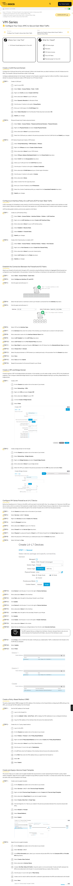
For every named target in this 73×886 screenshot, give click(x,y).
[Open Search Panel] (50, 4)
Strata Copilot (65, 4)
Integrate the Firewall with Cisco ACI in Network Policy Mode (16, 13)
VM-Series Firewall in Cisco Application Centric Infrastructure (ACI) (27, 12)
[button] (72, 708)
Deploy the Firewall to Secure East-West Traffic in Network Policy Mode (19, 15)
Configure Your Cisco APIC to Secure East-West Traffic (15, 16)
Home (4, 12)
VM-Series (8, 12)
